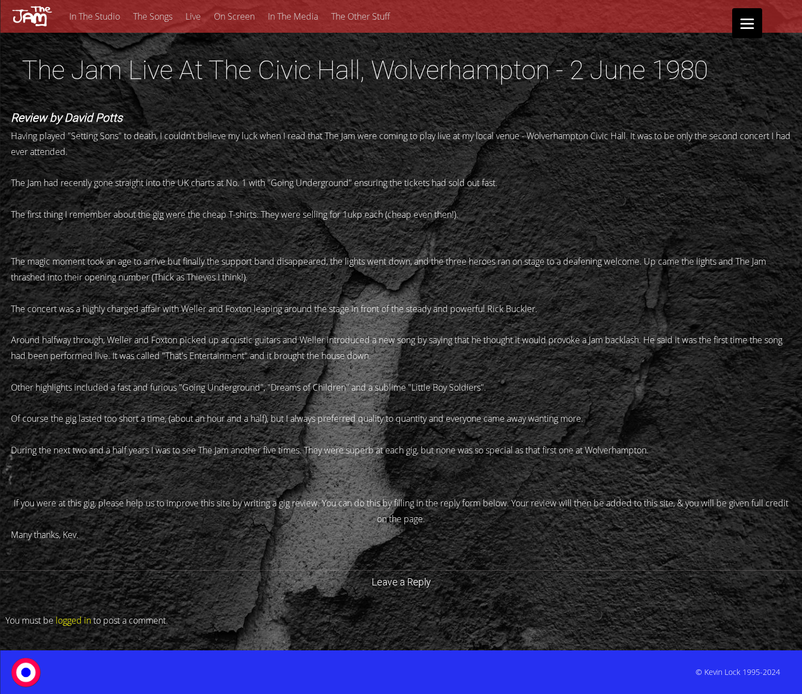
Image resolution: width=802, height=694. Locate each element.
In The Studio (94, 16)
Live (193, 16)
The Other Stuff (360, 16)
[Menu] (747, 23)
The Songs (152, 16)
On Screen (234, 16)
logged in (73, 620)
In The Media (293, 16)
